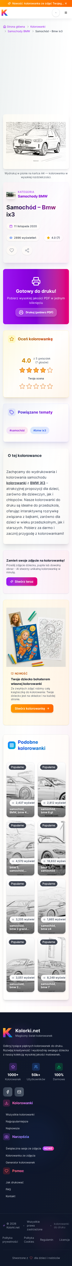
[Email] (19, 1092)
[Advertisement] (36, 74)
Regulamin (46, 1239)
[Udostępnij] (27, 250)
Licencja (64, 1239)
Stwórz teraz (24, 581)
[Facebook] (7, 1092)
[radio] (22, 386)
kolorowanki (16, 483)
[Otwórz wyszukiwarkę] (56, 12)
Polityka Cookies (29, 1239)
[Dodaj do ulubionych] (11, 250)
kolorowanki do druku (61, 1225)
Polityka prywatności (10, 1239)
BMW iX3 (37, 483)
